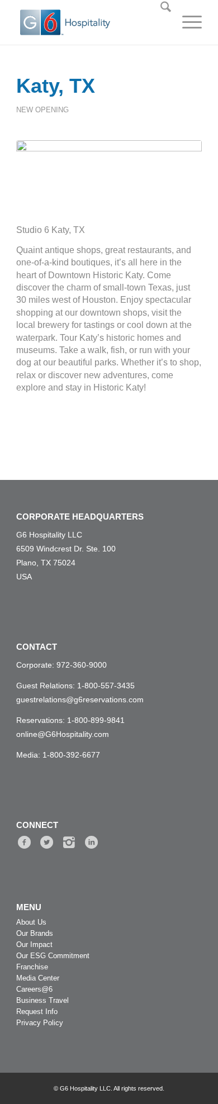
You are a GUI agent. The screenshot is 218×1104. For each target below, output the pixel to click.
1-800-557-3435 (106, 685)
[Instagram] (69, 842)
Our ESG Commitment (52, 955)
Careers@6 (34, 989)
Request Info (37, 1011)
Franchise (32, 967)
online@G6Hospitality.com (62, 734)
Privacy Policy (39, 1023)
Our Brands (34, 933)
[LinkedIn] (91, 842)
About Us (31, 922)
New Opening (42, 110)
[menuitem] (160, 22)
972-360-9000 (81, 664)
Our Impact (34, 944)
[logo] (81, 22)
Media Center (37, 978)
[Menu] (186, 22)
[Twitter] (47, 842)
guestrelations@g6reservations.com (80, 699)
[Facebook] (24, 842)
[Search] (160, 22)
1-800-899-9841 (96, 720)
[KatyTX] (109, 175)
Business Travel (42, 1000)
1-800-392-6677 (71, 754)
